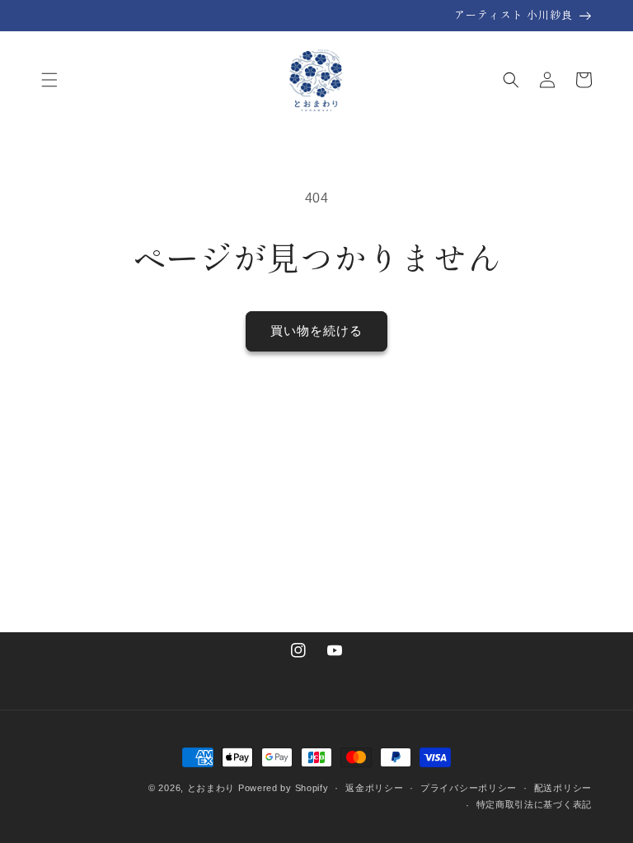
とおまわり (211, 788)
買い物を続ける (316, 331)
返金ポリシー (374, 788)
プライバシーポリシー (468, 788)
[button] (49, 80)
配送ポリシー (563, 788)
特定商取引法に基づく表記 (534, 804)
